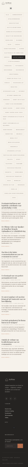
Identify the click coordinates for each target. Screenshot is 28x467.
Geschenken (8, 69)
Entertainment (18, 57)
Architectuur (14, 23)
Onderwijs (14, 146)
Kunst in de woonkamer (14, 103)
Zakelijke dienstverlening (14, 193)
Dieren (21, 48)
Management (20, 129)
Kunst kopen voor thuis (14, 112)
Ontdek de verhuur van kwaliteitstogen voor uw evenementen (10, 342)
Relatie (10, 159)
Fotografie (19, 65)
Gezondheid (20, 69)
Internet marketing (14, 95)
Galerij (6, 417)
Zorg (14, 197)
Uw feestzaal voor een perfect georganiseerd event (12, 276)
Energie (7, 57)
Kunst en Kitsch (19, 99)
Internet (22, 91)
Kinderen (6, 99)
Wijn (9, 180)
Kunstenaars (7, 129)
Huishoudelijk (18, 82)
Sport (18, 159)
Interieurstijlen (9, 91)
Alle (7, 14)
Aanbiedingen (17, 14)
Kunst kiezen (7, 108)
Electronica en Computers (14, 52)
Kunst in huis (8, 409)
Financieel (8, 65)
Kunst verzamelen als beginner (11, 124)
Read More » (6, 220)
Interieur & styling (9, 411)
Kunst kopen (20, 108)
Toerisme (19, 163)
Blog (9, 44)
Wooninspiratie (9, 415)
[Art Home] (9, 4)
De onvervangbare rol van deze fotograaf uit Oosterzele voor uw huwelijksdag (14, 299)
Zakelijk (14, 189)
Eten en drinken (14, 61)
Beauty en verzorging (14, 36)
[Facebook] (14, 398)
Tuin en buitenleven (14, 167)
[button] (10, 8)
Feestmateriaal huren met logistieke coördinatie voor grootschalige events (11, 205)
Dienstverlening (10, 48)
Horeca (7, 82)
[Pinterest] (10, 398)
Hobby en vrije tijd (14, 78)
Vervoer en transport (14, 176)
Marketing (9, 133)
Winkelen (17, 180)
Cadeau (17, 44)
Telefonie (9, 163)
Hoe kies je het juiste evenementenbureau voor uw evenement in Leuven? (12, 254)
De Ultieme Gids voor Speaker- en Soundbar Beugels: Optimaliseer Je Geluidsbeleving (13, 229)
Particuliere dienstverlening (14, 155)
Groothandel (14, 74)
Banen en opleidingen (14, 31)
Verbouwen (19, 172)
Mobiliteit (14, 138)
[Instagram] (6, 398)
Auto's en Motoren (14, 27)
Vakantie (8, 172)
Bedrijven (9, 40)
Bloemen (19, 40)
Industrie (14, 87)
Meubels (19, 133)
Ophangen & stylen (14, 150)
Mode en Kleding (14, 142)
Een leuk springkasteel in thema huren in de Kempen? (13, 321)
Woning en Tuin (8, 184)
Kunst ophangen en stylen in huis (13, 117)
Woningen (21, 184)
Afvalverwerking (14, 19)
